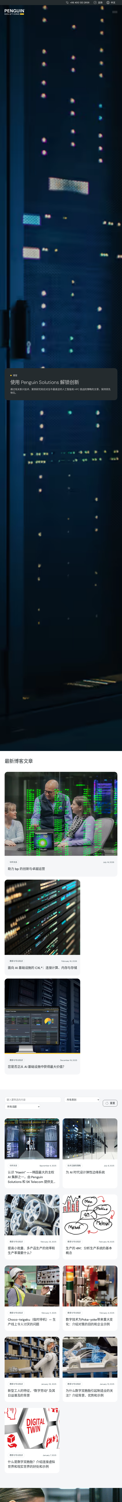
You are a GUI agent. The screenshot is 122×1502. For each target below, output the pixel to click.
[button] (113, 2)
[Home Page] (15, 12)
